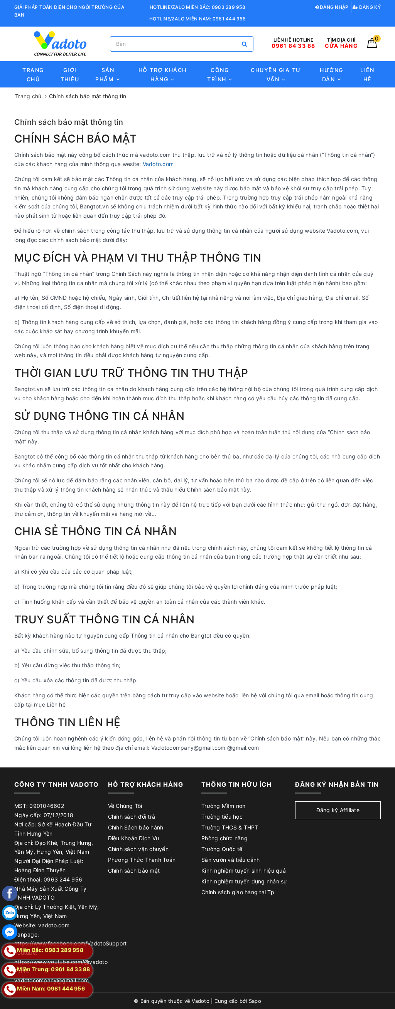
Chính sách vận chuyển (138, 849)
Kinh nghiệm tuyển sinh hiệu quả (243, 870)
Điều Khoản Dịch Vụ (133, 838)
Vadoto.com (158, 164)
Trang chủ (33, 74)
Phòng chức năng (224, 838)
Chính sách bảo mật (134, 870)
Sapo (255, 1001)
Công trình (218, 74)
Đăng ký (369, 7)
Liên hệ (367, 74)
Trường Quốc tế (222, 849)
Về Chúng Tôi (125, 805)
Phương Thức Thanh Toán (142, 859)
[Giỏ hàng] (372, 45)
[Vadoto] (60, 43)
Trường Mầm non (223, 805)
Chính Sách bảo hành (136, 827)
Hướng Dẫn (331, 74)
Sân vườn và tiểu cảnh (230, 859)
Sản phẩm (105, 74)
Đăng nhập (334, 7)
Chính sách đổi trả (131, 816)
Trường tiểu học (222, 816)
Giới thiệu (70, 74)
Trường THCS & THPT (229, 827)
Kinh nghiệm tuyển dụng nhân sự (244, 881)
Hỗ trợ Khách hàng (162, 74)
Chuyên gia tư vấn (276, 74)
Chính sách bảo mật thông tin (68, 122)
